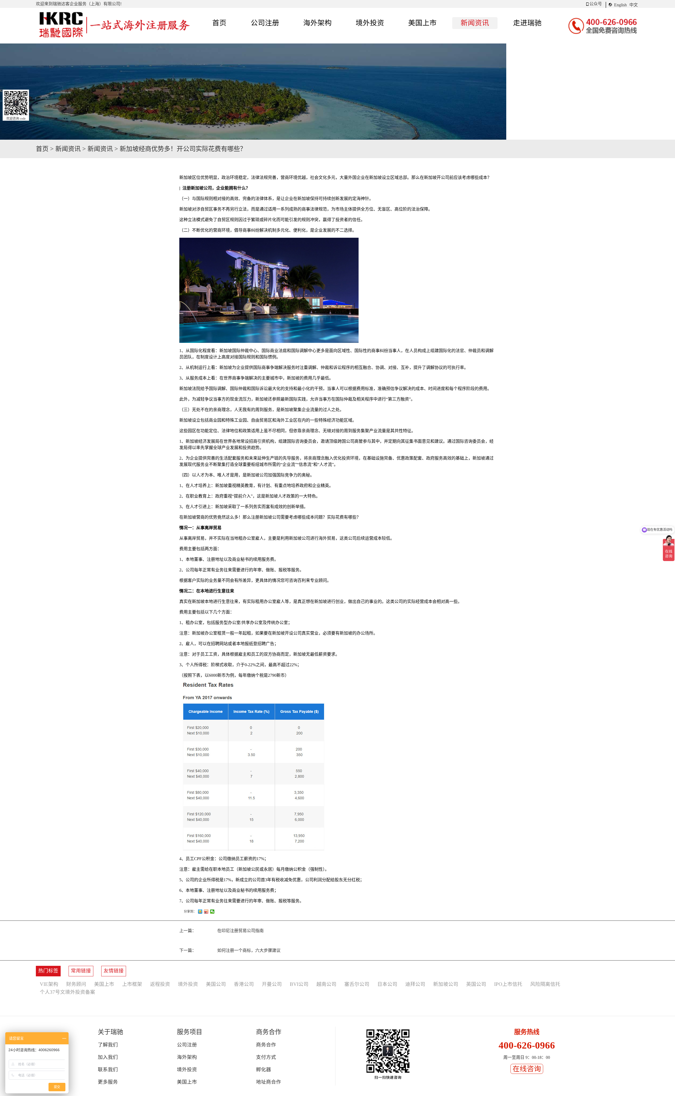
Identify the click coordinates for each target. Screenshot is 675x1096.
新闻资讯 (68, 148)
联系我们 (108, 1069)
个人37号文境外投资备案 (67, 992)
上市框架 (132, 984)
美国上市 (104, 984)
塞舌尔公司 (356, 984)
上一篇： (221, 930)
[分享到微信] (212, 911)
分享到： (190, 911)
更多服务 (108, 1082)
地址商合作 (268, 1082)
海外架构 (187, 1057)
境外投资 (188, 984)
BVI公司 (299, 984)
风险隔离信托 (545, 984)
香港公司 (244, 984)
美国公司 (216, 984)
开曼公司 (272, 984)
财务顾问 (76, 984)
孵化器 (263, 1069)
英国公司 (476, 984)
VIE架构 (49, 984)
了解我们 (108, 1045)
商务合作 (266, 1045)
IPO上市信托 (508, 984)
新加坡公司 (445, 984)
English (620, 5)
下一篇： (230, 950)
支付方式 (266, 1057)
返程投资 (160, 984)
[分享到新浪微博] (206, 911)
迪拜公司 (415, 984)
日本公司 (387, 984)
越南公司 (326, 984)
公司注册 (187, 1045)
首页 (219, 23)
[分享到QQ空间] (200, 911)
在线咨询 (527, 1069)
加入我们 (108, 1057)
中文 (633, 5)
